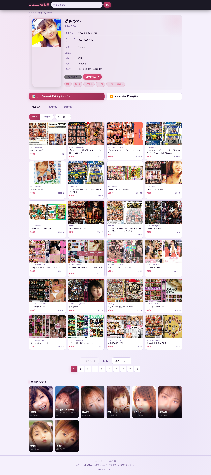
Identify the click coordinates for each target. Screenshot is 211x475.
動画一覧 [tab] (68, 106)
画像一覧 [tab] (53, 106)
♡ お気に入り (73, 77)
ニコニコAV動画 (39, 4)
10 (137, 369)
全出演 (34, 116)
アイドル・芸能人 (115, 84)
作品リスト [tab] (37, 106)
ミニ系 (100, 84)
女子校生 (89, 84)
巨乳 (68, 84)
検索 (107, 5)
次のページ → (121, 361)
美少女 (77, 84)
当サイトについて (105, 469)
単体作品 (47, 116)
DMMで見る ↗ (92, 77)
